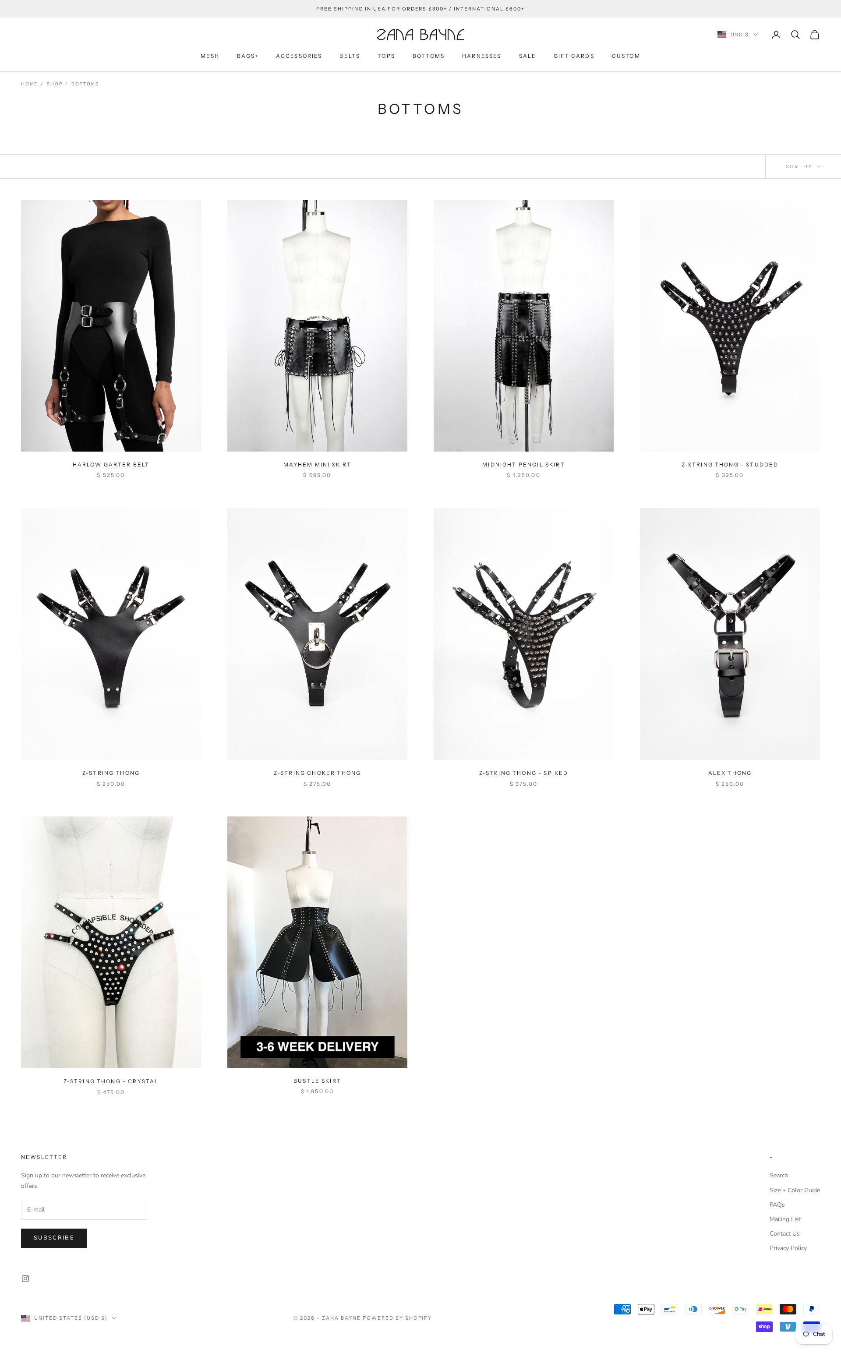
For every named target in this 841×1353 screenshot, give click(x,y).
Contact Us (785, 1233)
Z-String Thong (111, 773)
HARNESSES (481, 56)
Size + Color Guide (795, 1190)
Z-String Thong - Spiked (524, 773)
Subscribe (54, 1238)
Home (29, 84)
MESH (210, 56)
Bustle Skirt (317, 1080)
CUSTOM (626, 56)
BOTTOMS (429, 56)
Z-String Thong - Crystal (111, 1081)
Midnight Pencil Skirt (523, 464)
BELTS (349, 56)
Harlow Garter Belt (111, 464)
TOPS (386, 56)
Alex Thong (730, 773)
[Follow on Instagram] (25, 1278)
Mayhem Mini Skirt (317, 464)
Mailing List (785, 1219)
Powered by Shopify (397, 1318)
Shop (54, 84)
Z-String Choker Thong (317, 773)
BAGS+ (247, 56)
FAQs (777, 1205)
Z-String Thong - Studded (730, 464)
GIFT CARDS (574, 56)
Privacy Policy (788, 1248)
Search (779, 1175)
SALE (528, 56)
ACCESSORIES (299, 56)
